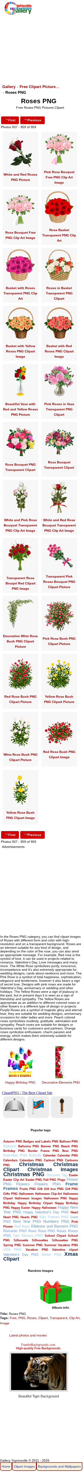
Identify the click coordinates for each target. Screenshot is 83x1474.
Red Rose (22, 1226)
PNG (21, 1318)
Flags (61, 1179)
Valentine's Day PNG (21, 1254)
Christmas (31, 1164)
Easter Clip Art (13, 1179)
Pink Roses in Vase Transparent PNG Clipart (59, 409)
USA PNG (12, 1249)
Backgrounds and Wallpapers (59, 1466)
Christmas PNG (23, 1174)
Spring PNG (12, 1245)
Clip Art (74, 1318)
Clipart (43, 1318)
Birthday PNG (14, 1151)
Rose (32, 1231)
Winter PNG (52, 1254)
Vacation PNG (37, 1249)
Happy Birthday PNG (20, 1082)
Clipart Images (24, 1466)
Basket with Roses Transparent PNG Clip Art (20, 293)
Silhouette (21, 1240)
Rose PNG (46, 1231)
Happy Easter (20, 1207)
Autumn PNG (12, 1141)
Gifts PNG (10, 1193)
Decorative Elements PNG (61, 1082)
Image (4, 1323)
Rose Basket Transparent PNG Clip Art (59, 235)
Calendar (49, 1155)
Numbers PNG (56, 1221)
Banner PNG (50, 1146)
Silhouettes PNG (65, 1240)
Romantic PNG (15, 1231)
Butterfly (35, 1155)
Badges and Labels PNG (40, 1141)
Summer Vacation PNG (61, 1245)
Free (13, 1318)
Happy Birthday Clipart (35, 1203)
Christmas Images (52, 1169)
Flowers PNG (47, 1184)
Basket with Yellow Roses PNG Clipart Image (20, 351)
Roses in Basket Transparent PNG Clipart (59, 293)
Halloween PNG (55, 1198)
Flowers (23, 1184)
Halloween (26, 1193)
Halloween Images (28, 1198)
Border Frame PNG (43, 1151)
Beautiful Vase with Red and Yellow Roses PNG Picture (20, 409)
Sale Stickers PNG (28, 1235)
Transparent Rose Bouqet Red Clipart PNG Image (21, 583)
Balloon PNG (68, 1141)
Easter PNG (34, 1179)
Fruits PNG (28, 1189)
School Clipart (55, 1235)
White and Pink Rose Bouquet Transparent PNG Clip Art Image (20, 525)
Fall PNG (49, 1179)
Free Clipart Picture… (39, 87)
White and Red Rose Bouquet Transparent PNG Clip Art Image (59, 525)
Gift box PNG (54, 1189)
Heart (74, 1212)
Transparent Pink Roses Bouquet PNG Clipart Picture (59, 582)
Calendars (10, 1160)
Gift (39, 1189)
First (11, 120)
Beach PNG (69, 1146)
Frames (10, 1188)
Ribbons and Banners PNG (54, 1226)
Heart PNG (11, 1217)
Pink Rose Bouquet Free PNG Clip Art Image (59, 177)
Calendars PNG (31, 1160)
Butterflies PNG (15, 1155)
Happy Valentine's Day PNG (46, 1212)
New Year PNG (27, 1221)
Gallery (8, 87)
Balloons (9, 1146)
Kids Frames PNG (54, 1217)
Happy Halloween (44, 1207)
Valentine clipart (65, 1249)
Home (6, 1466)
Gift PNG (71, 1189)
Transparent (58, 1318)
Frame (71, 1183)
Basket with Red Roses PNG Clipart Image (59, 351)
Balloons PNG (28, 1146)
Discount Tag (57, 1175)
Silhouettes (40, 1240)
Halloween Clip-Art (48, 1193)
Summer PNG (33, 1245)
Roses (62, 1231)
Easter (73, 1175)
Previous (34, 120)
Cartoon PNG (53, 1160)
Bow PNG (70, 1151)
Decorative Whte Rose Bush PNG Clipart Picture (20, 641)
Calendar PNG (67, 1155)
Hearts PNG (29, 1217)
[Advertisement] (41, 47)
